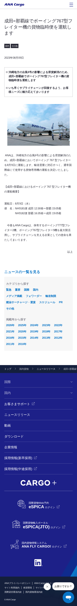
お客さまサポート (17, 404)
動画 (7, 425)
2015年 (22, 337)
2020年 (22, 331)
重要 (17, 289)
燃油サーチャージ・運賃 (21, 302)
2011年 (10, 344)
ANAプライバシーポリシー (17, 583)
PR (61, 302)
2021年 (10, 331)
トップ (7, 369)
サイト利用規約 (12, 587)
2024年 (34, 325)
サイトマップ (42, 587)
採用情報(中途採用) (18, 469)
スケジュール (47, 302)
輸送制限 (50, 295)
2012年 (58, 337)
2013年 (46, 337)
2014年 (34, 337)
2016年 (10, 337)
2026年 (10, 325)
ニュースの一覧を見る (22, 272)
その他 (10, 308)
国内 (35, 289)
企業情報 (10, 447)
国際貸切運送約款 (13, 592)
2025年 (22, 325)
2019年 (34, 331)
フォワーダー (34, 295)
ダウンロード (14, 436)
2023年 (46, 325)
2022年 (58, 325)
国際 (26, 289)
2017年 (58, 331)
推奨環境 (27, 587)
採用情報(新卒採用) (18, 458)
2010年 (22, 344)
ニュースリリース (46, 369)
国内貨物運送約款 (34, 592)
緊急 (8, 289)
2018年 (46, 331)
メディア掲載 (14, 295)
